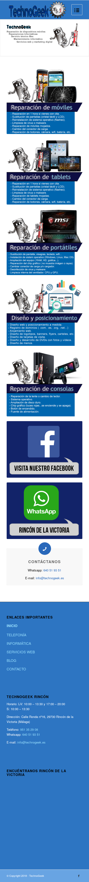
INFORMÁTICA (19, 643)
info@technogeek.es (50, 578)
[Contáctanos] (44, 548)
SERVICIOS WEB (21, 651)
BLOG (11, 660)
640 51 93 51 (52, 570)
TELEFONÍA (16, 634)
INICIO (12, 625)
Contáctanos (44, 561)
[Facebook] (78, 875)
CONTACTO (16, 668)
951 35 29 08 (29, 729)
